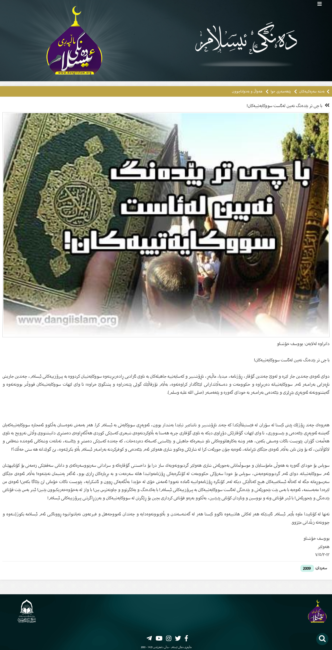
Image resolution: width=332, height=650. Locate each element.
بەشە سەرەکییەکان (311, 91)
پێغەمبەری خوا (280, 91)
